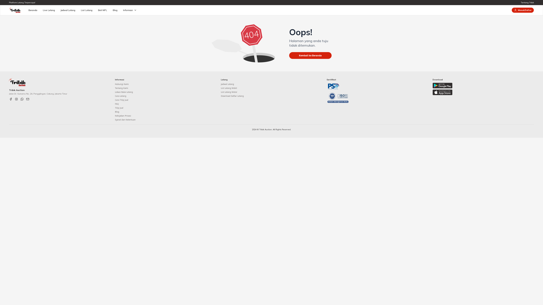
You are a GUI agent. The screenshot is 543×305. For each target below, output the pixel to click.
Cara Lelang (120, 96)
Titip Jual (119, 107)
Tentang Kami (121, 88)
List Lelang (86, 10)
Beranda (32, 10)
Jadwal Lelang (68, 10)
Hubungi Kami (122, 84)
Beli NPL (102, 10)
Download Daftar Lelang (232, 96)
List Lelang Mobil (229, 88)
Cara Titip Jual (121, 100)
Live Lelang (49, 10)
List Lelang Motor (229, 92)
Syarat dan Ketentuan (125, 119)
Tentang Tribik (527, 2)
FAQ (117, 104)
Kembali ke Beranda (310, 55)
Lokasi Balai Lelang (124, 92)
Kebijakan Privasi (123, 115)
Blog (115, 10)
